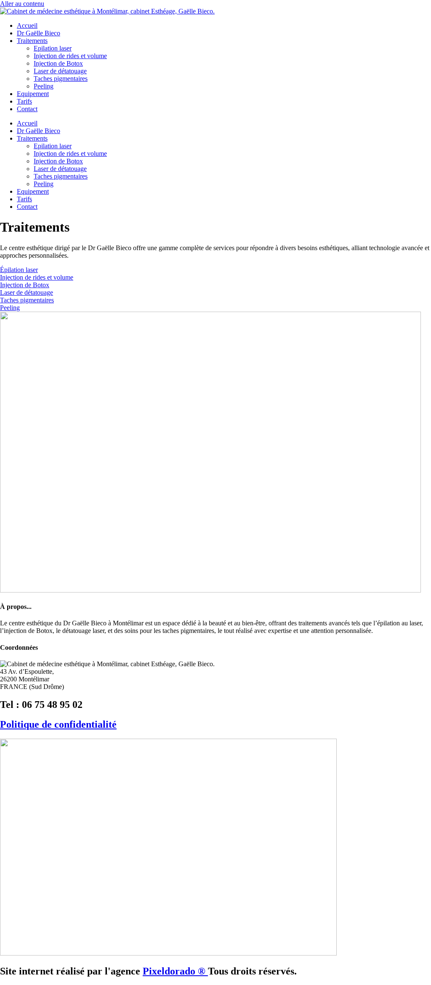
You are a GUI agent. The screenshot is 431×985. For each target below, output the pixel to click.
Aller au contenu (22, 3)
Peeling (43, 86)
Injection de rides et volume (70, 55)
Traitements (32, 40)
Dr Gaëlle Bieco (38, 33)
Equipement (33, 93)
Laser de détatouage (60, 71)
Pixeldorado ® (175, 971)
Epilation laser (53, 48)
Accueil (27, 25)
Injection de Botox (58, 63)
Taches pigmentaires (61, 78)
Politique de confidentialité (58, 724)
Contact (27, 108)
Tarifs (24, 101)
